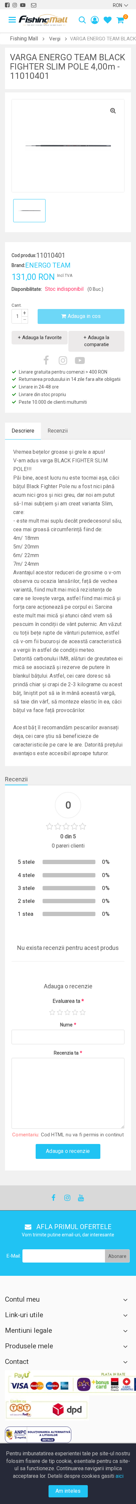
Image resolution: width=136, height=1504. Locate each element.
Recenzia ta (68, 1053)
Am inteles (68, 1491)
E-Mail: (14, 1256)
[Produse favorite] (108, 21)
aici (119, 1476)
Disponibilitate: (27, 289)
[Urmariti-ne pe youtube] (22, 5)
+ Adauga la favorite (40, 337)
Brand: (18, 265)
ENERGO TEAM (48, 265)
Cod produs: (24, 255)
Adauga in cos (83, 316)
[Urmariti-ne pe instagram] (15, 5)
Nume (68, 1024)
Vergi (54, 39)
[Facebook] (53, 1198)
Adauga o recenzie (68, 1151)
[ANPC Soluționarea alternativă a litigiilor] (38, 1434)
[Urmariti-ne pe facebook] (7, 5)
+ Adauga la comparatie (96, 341)
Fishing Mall (24, 38)
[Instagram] (67, 1198)
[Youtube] (80, 1198)
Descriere (23, 431)
